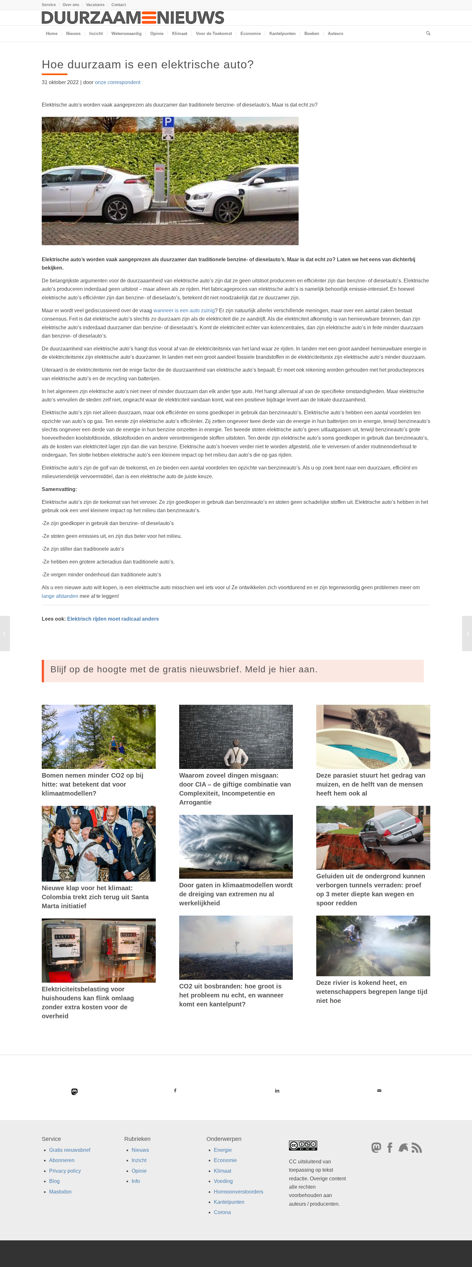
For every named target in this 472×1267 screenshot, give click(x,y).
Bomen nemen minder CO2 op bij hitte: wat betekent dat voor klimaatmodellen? (93, 784)
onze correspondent (117, 82)
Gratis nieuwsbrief (69, 1150)
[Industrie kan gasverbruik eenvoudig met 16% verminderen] (5, 633)
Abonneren (61, 1160)
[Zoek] (426, 34)
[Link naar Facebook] (175, 1090)
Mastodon (60, 1191)
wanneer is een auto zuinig (184, 310)
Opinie (139, 1171)
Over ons (71, 5)
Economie (225, 1160)
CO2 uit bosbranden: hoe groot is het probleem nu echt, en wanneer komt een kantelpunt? (231, 995)
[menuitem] (50, 4)
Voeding (223, 1181)
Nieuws (140, 1150)
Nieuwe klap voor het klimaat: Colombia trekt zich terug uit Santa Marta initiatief (95, 896)
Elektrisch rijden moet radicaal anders (113, 619)
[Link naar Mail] (379, 1090)
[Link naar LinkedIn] (277, 1090)
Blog (54, 1181)
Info (136, 1181)
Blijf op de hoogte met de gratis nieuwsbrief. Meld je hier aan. (184, 669)
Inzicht (139, 1160)
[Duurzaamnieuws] (133, 17)
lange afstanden (60, 596)
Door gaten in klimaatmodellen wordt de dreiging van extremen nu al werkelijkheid (236, 894)
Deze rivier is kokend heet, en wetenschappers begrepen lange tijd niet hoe (371, 991)
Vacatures (95, 5)
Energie (223, 1150)
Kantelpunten (229, 1202)
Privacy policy (65, 1171)
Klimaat (222, 1171)
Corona (222, 1212)
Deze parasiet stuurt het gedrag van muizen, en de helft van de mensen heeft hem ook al (370, 784)
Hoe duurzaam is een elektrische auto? (148, 64)
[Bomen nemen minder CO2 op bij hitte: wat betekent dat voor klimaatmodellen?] (99, 737)
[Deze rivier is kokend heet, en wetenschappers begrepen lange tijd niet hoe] (373, 946)
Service (49, 5)
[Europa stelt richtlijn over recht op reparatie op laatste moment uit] (467, 633)
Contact (118, 5)
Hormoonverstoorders (238, 1191)
